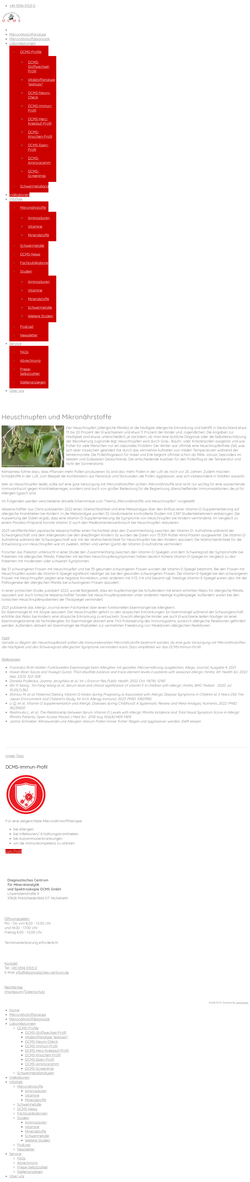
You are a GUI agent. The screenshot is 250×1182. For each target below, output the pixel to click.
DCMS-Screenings (37, 173)
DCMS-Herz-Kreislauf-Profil (39, 121)
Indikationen (19, 194)
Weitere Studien (40, 316)
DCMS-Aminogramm (39, 160)
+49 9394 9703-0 (22, 6)
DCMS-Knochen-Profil (40, 134)
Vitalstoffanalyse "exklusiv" (41, 81)
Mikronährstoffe (33, 207)
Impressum (13, 992)
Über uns (16, 390)
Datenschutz (35, 992)
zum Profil (13, 851)
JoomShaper (242, 1002)
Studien (26, 271)
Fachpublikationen (34, 263)
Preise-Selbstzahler (30, 371)
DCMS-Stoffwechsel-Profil (39, 66)
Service (15, 343)
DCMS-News (30, 254)
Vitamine (35, 226)
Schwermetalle (32, 245)
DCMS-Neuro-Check (39, 95)
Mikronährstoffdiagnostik (29, 39)
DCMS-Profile (30, 52)
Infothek (16, 199)
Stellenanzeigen (33, 382)
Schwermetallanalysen (34, 186)
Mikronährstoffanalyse (27, 34)
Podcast (26, 326)
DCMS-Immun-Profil (40, 108)
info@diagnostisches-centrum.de (42, 972)
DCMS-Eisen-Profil (38, 147)
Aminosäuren (39, 218)
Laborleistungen (22, 43)
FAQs (24, 352)
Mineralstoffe (38, 235)
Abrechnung (30, 360)
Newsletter (29, 335)
